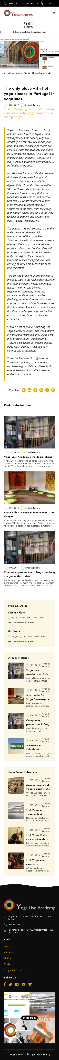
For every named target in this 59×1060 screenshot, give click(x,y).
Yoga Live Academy (13, 73)
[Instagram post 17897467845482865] (42, 1005)
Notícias (8, 958)
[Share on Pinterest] (41, 390)
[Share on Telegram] (35, 390)
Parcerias (9, 952)
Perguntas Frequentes (15, 970)
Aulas (7, 946)
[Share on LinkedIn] (29, 390)
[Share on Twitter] (53, 390)
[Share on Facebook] (47, 390)
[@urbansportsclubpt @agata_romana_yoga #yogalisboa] (42, 1030)
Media (27, 73)
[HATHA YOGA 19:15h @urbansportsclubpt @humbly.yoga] (17, 1030)
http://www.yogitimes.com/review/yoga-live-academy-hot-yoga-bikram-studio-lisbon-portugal (29, 113)
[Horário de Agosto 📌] (17, 1005)
